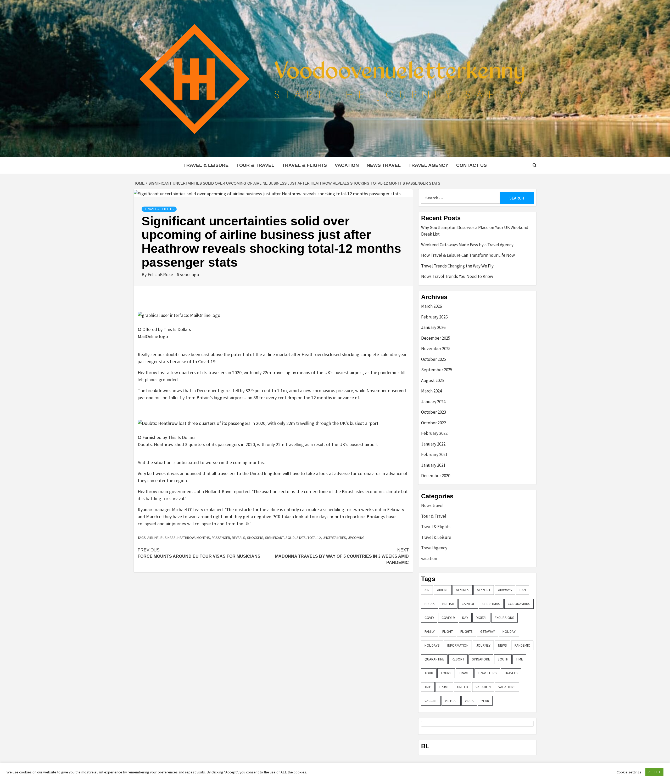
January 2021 (433, 465)
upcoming (356, 537)
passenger (221, 537)
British (448, 603)
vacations (507, 687)
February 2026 (434, 317)
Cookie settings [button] (629, 772)
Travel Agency (428, 165)
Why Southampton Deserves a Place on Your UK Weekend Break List (474, 231)
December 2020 (435, 475)
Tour (429, 673)
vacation (347, 165)
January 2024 (433, 401)
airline (153, 537)
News (502, 645)
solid (290, 537)
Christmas (491, 603)
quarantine (434, 659)
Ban (523, 590)
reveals (238, 537)
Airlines (462, 590)
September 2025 (436, 370)
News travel (384, 165)
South (503, 659)
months (203, 537)
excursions (504, 617)
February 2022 (434, 433)
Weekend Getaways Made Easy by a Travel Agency (467, 245)
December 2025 (435, 338)
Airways (505, 590)
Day (465, 617)
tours (446, 673)
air (427, 590)
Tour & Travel (255, 165)
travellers (487, 673)
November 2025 (435, 348)
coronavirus (519, 603)
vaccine (431, 700)
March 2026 (431, 306)
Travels (511, 673)
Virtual (451, 700)
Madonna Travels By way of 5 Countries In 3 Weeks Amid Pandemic (342, 556)
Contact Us (471, 165)
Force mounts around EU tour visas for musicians (199, 553)
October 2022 (433, 423)
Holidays (432, 645)
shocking (255, 537)
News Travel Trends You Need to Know (457, 276)
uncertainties (334, 537)
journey (483, 645)
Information (457, 645)
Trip (428, 687)
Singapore (481, 659)
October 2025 (433, 359)
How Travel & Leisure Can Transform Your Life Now (468, 255)
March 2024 (431, 391)
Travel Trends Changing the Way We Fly (457, 266)
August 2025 (432, 380)
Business (168, 537)
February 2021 (434, 454)
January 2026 (433, 327)
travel (464, 673)
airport (483, 590)
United (462, 687)
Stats (301, 537)
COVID (429, 617)
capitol (468, 603)
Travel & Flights (304, 165)
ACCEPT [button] (654, 772)
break (430, 603)
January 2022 (433, 444)
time (519, 659)
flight (447, 631)
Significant (274, 537)
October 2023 (433, 412)
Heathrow (186, 537)
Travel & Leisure (205, 165)
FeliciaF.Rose (161, 274)
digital (481, 617)
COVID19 (448, 617)
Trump (444, 687)
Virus (469, 700)
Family (430, 631)
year (485, 700)
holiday (509, 631)
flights (466, 631)
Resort (458, 659)
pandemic (522, 645)
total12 (314, 537)
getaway (487, 631)
